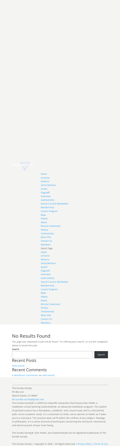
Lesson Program (49, 211)
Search (15, 349)
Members (46, 244)
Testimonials (47, 233)
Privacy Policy (85, 443)
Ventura (45, 181)
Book (43, 214)
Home (44, 173)
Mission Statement (50, 225)
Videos (44, 218)
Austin (44, 188)
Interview (45, 196)
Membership (47, 207)
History (44, 229)
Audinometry (47, 199)
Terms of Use (101, 443)
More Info (46, 237)
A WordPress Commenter (25, 375)
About (44, 222)
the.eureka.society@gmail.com (28, 399)
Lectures (45, 177)
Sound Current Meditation (54, 203)
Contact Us (46, 240)
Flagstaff (45, 192)
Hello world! (18, 365)
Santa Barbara (48, 185)
